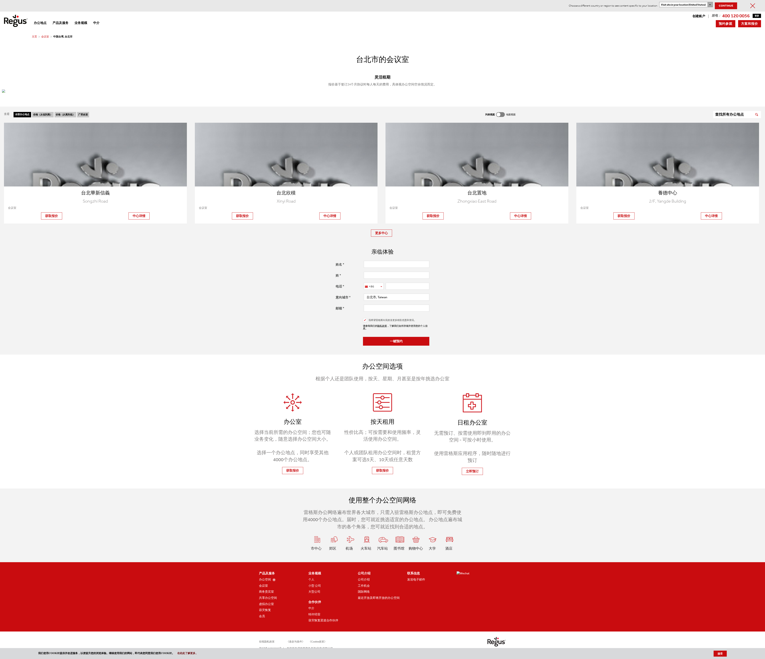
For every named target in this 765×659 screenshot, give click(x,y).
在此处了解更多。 (187, 653)
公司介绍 (364, 579)
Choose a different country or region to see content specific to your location (613, 5)
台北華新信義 (95, 193)
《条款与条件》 (295, 641)
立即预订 (472, 471)
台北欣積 (286, 193)
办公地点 (40, 23)
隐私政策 (382, 326)
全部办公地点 (22, 114)
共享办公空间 (268, 598)
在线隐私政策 (267, 641)
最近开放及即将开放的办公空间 (379, 598)
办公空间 (265, 579)
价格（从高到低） (65, 114)
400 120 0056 (736, 15)
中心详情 (139, 216)
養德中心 (667, 193)
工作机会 (364, 585)
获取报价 (51, 216)
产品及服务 (61, 23)
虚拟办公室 (266, 604)
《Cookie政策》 (318, 641)
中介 (96, 23)
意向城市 (342, 297)
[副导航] (274, 579)
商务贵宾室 (266, 591)
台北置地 (476, 193)
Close (752, 5)
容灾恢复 (265, 610)
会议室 (45, 36)
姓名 (339, 264)
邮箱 (339, 308)
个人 (311, 579)
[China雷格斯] (16, 20)
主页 (34, 36)
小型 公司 (314, 585)
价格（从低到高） (42, 114)
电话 (339, 286)
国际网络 (364, 591)
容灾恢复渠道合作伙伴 (323, 620)
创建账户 (698, 16)
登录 (757, 16)
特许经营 (314, 614)
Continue (726, 5)
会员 (262, 616)
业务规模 (81, 23)
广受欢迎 (83, 114)
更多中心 (381, 233)
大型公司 (314, 591)
